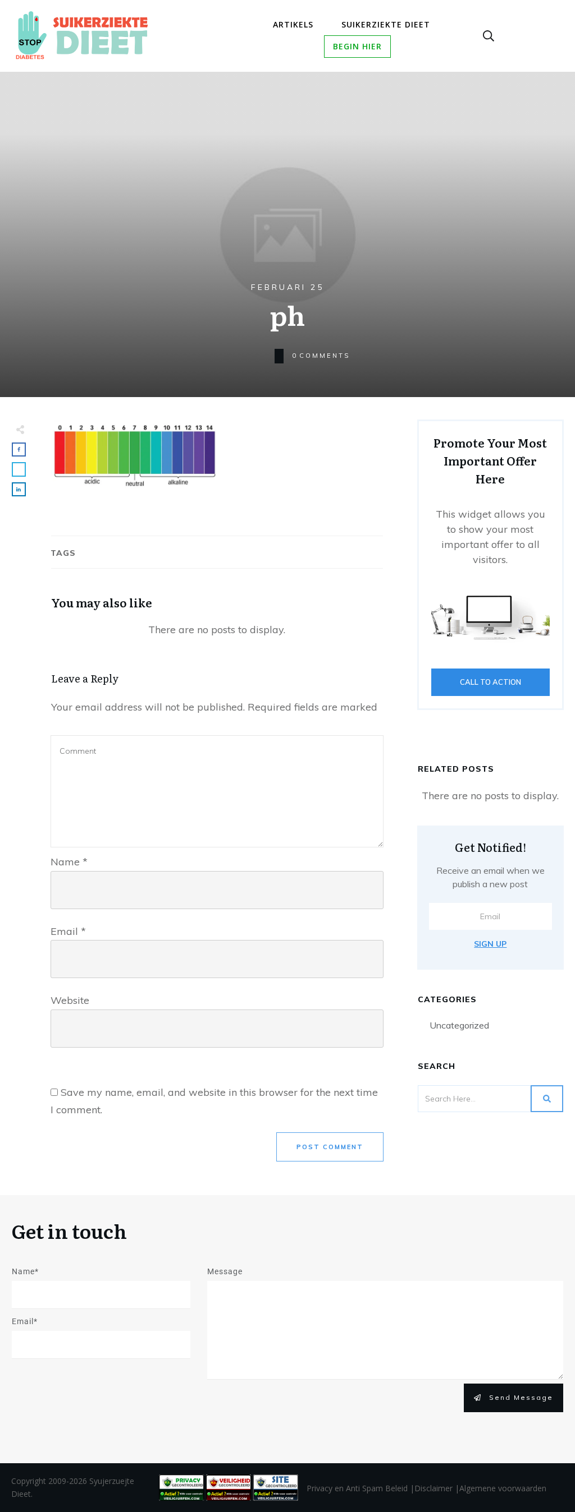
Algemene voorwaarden (502, 1488)
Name (69, 861)
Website (70, 1000)
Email (68, 931)
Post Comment (329, 1147)
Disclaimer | (436, 1488)
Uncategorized (459, 1025)
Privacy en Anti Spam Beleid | (360, 1488)
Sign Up (490, 944)
